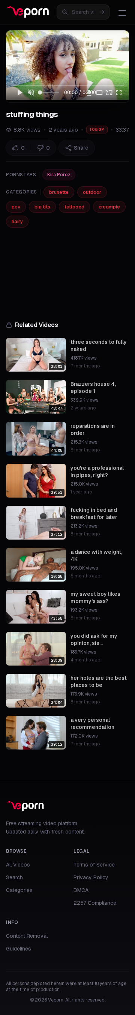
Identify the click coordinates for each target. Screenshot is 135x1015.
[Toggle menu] (122, 12)
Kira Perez (58, 175)
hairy (17, 221)
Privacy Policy (91, 877)
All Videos (18, 864)
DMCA (81, 890)
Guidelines (18, 948)
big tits (42, 207)
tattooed (74, 207)
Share (81, 147)
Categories (19, 890)
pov (16, 207)
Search (14, 877)
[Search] (102, 11)
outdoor (92, 192)
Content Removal (27, 936)
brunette (59, 192)
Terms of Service (94, 864)
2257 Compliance (95, 903)
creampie (109, 207)
